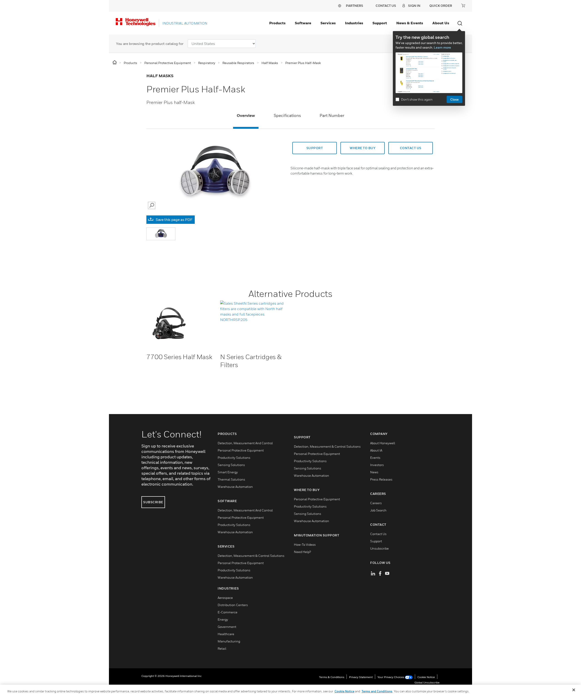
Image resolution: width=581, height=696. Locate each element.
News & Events (409, 23)
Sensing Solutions (231, 465)
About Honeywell (382, 443)
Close (454, 99)
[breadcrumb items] (115, 62)
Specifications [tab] (287, 115)
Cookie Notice (426, 677)
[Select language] (339, 5)
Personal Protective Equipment (241, 450)
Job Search (378, 510)
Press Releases (381, 479)
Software (303, 23)
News (374, 472)
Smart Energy (228, 472)
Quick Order (440, 5)
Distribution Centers (233, 605)
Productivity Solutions (234, 457)
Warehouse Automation (235, 487)
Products (277, 23)
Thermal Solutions (231, 479)
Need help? (302, 552)
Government (227, 627)
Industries (354, 23)
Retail (222, 648)
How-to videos (305, 544)
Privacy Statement (361, 677)
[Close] (574, 690)
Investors (377, 465)
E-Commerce (227, 612)
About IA (376, 450)
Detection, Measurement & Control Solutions (251, 556)
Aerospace (225, 598)
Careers (376, 503)
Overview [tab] (246, 115)
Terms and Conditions (377, 691)
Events (375, 457)
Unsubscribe (379, 548)
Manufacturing (229, 641)
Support (379, 23)
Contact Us (378, 534)
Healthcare (226, 634)
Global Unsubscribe (427, 682)
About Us (440, 23)
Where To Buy (362, 148)
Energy (223, 619)
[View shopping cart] (463, 5)
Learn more (442, 47)
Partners (354, 5)
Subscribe (153, 502)
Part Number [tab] (332, 115)
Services (328, 23)
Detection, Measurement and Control (245, 443)
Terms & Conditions (331, 677)
